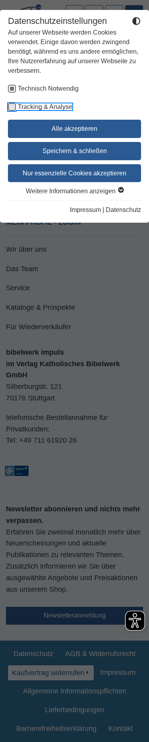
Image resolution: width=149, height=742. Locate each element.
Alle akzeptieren (74, 128)
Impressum (85, 209)
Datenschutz (123, 209)
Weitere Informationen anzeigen (71, 191)
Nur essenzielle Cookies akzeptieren (74, 173)
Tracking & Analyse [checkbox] (45, 106)
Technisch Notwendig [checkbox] (48, 88)
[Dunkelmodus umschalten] (136, 22)
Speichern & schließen (75, 151)
